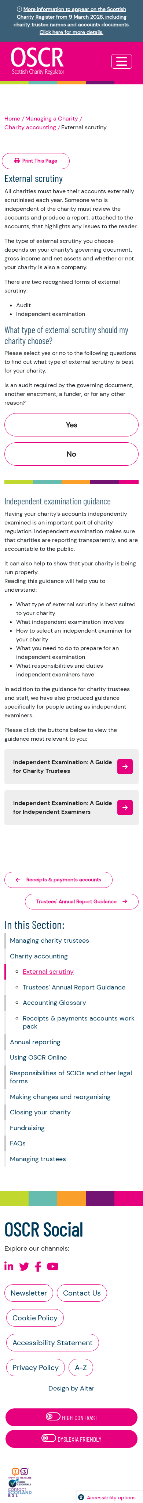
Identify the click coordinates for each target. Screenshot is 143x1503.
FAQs (18, 1143)
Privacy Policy (35, 1367)
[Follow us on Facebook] (38, 1267)
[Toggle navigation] (121, 61)
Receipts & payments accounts (63, 879)
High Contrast (79, 1418)
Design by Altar (71, 1388)
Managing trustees (38, 1159)
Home (12, 118)
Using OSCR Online (38, 1057)
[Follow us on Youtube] (53, 1267)
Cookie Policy (35, 1318)
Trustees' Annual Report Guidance (74, 987)
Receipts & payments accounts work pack (79, 1022)
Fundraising (27, 1128)
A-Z (81, 1367)
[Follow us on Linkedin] (9, 1267)
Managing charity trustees (49, 940)
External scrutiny (48, 971)
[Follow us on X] (24, 1267)
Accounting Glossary (54, 1002)
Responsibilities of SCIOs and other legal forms (71, 1077)
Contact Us (82, 1293)
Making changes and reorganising (60, 1096)
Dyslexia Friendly (79, 1439)
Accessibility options (111, 1497)
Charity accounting (30, 127)
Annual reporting (35, 1042)
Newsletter (29, 1293)
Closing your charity (40, 1112)
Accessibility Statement (52, 1342)
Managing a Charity (51, 118)
